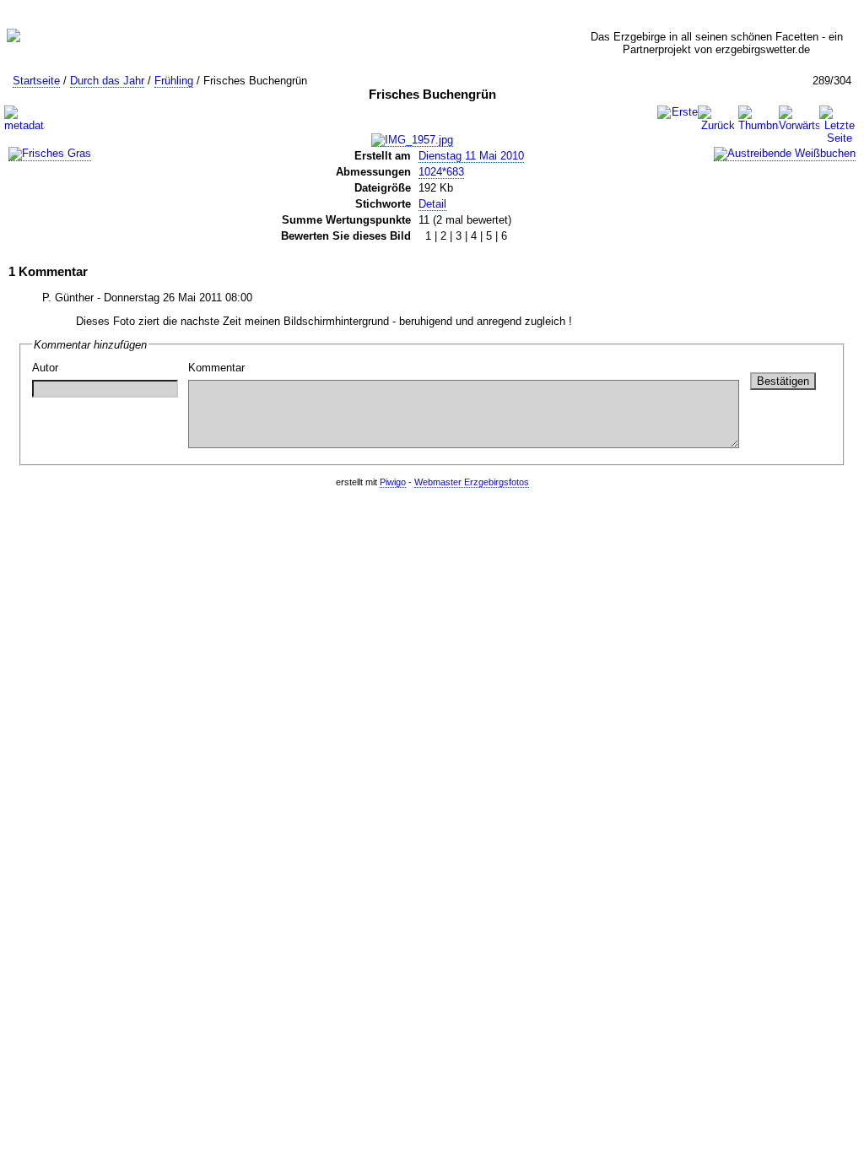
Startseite (36, 80)
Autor (45, 367)
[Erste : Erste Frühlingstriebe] (677, 112)
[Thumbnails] (758, 118)
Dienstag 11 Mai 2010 (471, 155)
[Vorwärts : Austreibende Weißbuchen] (799, 118)
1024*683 (441, 171)
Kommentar (216, 367)
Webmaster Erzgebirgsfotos (471, 482)
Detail (432, 204)
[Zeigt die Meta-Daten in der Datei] (24, 118)
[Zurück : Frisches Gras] (718, 118)
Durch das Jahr (107, 80)
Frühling (173, 80)
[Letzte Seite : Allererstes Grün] (839, 125)
